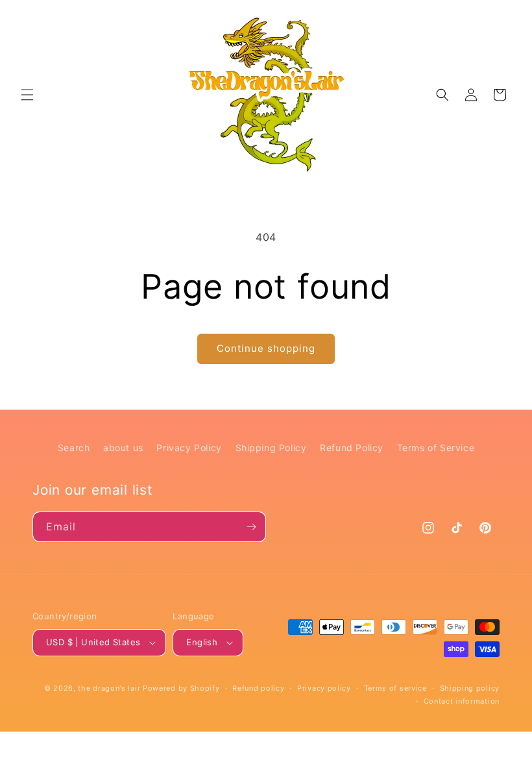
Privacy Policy (188, 447)
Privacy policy (324, 688)
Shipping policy (470, 688)
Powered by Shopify (181, 688)
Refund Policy (351, 447)
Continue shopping (266, 348)
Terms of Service (436, 447)
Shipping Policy (271, 447)
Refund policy (258, 688)
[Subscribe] (251, 527)
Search (74, 447)
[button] (27, 94)
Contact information (462, 701)
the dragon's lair (109, 688)
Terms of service (395, 688)
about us (123, 447)
